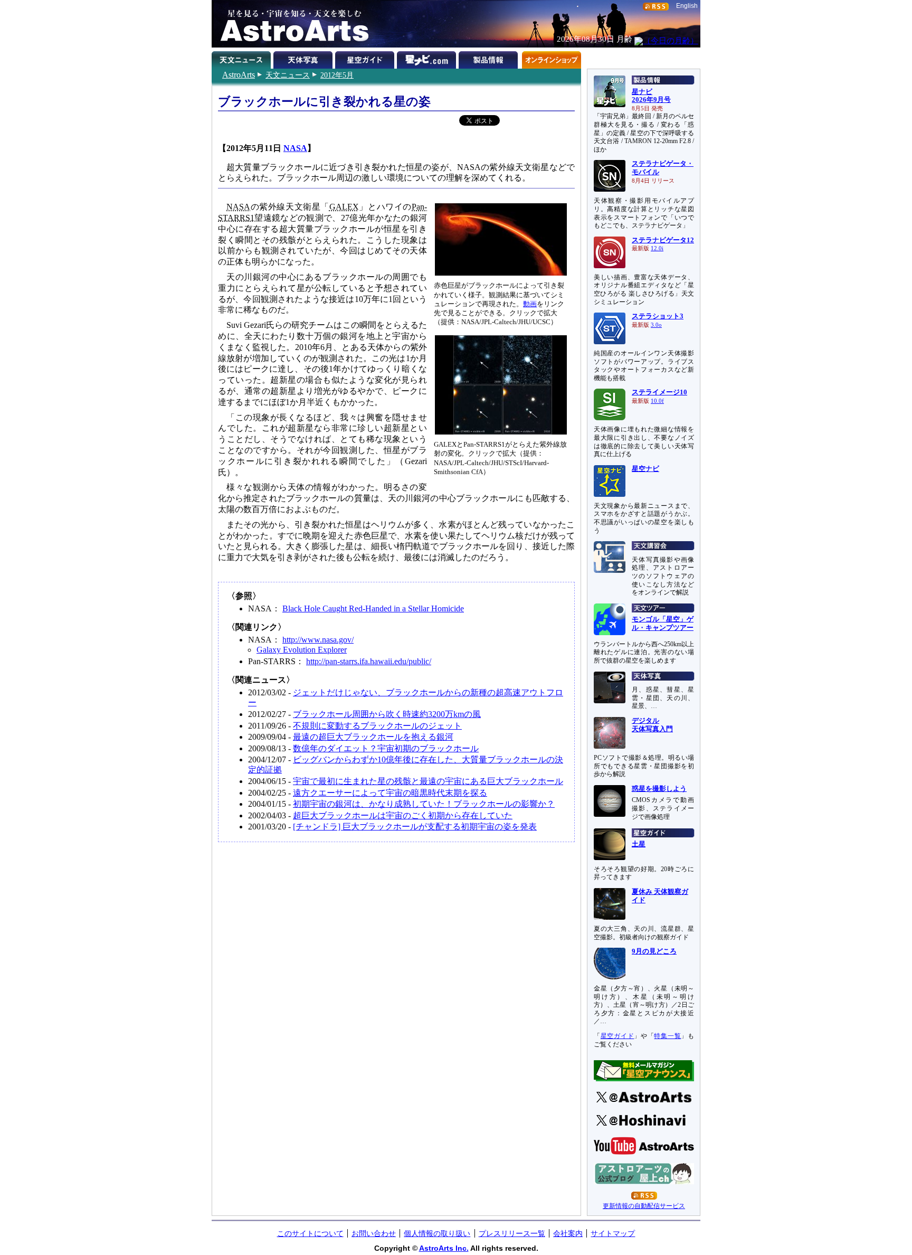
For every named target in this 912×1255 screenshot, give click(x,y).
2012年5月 (337, 75)
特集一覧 (667, 1036)
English (687, 6)
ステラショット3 (657, 316)
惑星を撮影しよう (659, 788)
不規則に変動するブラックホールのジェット (377, 725)
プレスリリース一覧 (512, 1233)
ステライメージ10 (659, 392)
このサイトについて (310, 1233)
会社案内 (568, 1233)
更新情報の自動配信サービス (644, 1206)
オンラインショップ (551, 58)
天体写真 (304, 58)
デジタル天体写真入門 (652, 725)
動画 (530, 304)
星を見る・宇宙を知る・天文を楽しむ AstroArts (291, 24)
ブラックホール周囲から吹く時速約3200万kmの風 (387, 714)
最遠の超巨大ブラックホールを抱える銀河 (373, 736)
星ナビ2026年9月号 (651, 96)
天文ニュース (287, 75)
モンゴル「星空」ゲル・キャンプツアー (663, 623)
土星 (638, 844)
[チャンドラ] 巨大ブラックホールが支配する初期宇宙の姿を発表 (415, 826)
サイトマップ (613, 1233)
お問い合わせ (374, 1233)
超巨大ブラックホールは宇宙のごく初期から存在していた (402, 815)
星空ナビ (645, 469)
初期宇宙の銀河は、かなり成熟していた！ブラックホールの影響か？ (424, 803)
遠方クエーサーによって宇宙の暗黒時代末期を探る (390, 792)
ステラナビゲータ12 (663, 240)
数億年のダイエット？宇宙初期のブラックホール (386, 748)
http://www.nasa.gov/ (318, 639)
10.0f (657, 401)
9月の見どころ (654, 951)
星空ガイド (366, 58)
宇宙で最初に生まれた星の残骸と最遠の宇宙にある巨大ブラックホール (428, 781)
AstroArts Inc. (444, 1248)
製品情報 (489, 58)
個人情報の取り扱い (437, 1233)
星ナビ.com (428, 58)
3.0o (656, 325)
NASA (295, 148)
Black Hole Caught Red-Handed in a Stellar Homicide (373, 608)
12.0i (657, 248)
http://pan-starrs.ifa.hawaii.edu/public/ (368, 661)
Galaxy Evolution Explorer (301, 649)
